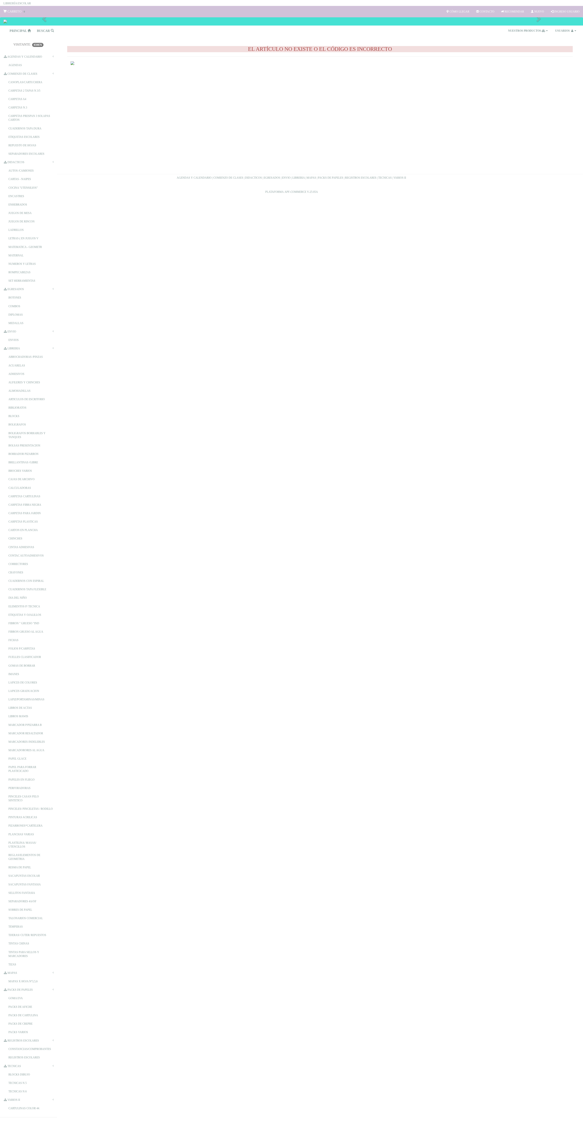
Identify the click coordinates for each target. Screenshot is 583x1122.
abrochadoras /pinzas (25, 357)
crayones (15, 572)
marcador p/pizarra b (25, 725)
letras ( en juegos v (23, 238)
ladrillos (16, 230)
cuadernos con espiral (26, 581)
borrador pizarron (23, 454)
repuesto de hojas (22, 145)
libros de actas (20, 707)
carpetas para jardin (24, 513)
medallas (15, 323)
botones (14, 297)
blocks (13, 416)
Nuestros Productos (525, 30)
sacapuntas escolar (24, 875)
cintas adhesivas (21, 547)
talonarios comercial (25, 918)
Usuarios (562, 30)
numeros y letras (22, 264)
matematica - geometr (25, 247)
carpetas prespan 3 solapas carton (29, 117)
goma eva (15, 998)
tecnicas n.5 (17, 1083)
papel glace (17, 758)
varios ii (13, 1099)
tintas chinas (18, 943)
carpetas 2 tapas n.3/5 (24, 90)
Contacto (486, 11)
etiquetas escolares (24, 137)
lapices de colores (22, 682)
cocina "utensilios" (23, 187)
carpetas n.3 (17, 107)
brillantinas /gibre (23, 462)
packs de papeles (20, 989)
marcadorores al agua (26, 750)
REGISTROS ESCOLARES (360, 177)
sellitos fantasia (21, 893)
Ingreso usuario (567, 11)
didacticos (15, 162)
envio (11, 331)
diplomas (15, 314)
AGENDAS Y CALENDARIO (194, 177)
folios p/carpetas (21, 648)
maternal (15, 255)
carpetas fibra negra (24, 504)
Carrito (16, 11)
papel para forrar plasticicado (22, 769)
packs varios (18, 1032)
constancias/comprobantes (29, 1049)
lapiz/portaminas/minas (26, 699)
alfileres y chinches (24, 382)
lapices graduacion (23, 691)
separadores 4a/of (22, 901)
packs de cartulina (23, 1015)
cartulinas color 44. (24, 1108)
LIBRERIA (298, 177)
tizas (12, 964)
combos (14, 306)
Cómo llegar (459, 11)
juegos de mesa (20, 213)
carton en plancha (23, 530)
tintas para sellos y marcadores (23, 954)
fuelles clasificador (24, 657)
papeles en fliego (21, 779)
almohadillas (19, 390)
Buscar (44, 31)
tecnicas (14, 1066)
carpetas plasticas (23, 521)
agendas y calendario (24, 56)
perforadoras (19, 788)
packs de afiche (20, 1007)
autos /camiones (21, 170)
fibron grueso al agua (25, 631)
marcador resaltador (25, 733)
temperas (15, 926)
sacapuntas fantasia (24, 884)
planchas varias (21, 834)
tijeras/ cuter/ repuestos (27, 935)
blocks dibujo (19, 1074)
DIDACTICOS (253, 177)
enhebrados (17, 204)
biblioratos (17, 407)
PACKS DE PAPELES (330, 177)
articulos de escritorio (26, 399)
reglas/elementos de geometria (24, 857)
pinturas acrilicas (22, 817)
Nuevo (539, 11)
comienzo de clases (22, 73)
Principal (19, 31)
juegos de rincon (21, 221)
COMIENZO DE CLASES (228, 177)
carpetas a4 (17, 99)
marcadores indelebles (26, 741)
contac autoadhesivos (26, 555)
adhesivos (16, 374)
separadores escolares (26, 153)
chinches (15, 538)
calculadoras (19, 488)
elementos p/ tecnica (24, 606)
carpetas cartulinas (24, 496)
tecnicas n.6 (17, 1091)
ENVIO (286, 177)
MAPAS (311, 177)
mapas (12, 973)
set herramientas (21, 280)
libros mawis (18, 716)
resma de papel (19, 867)
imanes (13, 674)
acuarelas (16, 365)
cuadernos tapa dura (24, 128)
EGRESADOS (272, 177)
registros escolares (23, 1040)
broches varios (20, 470)
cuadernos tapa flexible (27, 589)
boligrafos (17, 424)
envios (13, 340)
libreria (13, 348)
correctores (18, 564)
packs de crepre (20, 1023)
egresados (15, 289)
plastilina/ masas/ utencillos (22, 844)
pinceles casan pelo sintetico (23, 798)
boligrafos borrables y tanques (27, 435)
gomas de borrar (21, 665)
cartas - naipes (19, 179)
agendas (15, 65)
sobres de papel (20, 909)
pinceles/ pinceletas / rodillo (30, 808)
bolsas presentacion (24, 445)
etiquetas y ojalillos (24, 614)
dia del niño (17, 597)
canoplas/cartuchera (25, 82)
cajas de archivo (21, 479)
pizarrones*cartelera (25, 825)
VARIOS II (400, 177)
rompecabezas (19, 272)
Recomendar (514, 11)
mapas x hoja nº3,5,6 (23, 981)
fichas (13, 640)
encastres (16, 196)
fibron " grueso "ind (23, 623)
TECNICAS (385, 177)
